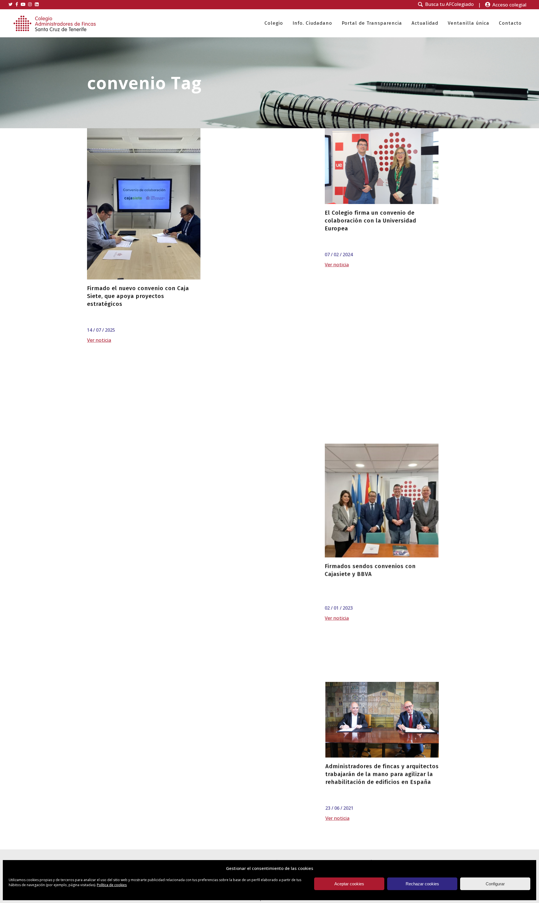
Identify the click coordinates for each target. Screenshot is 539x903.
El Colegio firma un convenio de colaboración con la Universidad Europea (252, 220)
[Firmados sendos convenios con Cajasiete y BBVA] (262, 347)
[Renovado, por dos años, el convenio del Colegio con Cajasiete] (262, 645)
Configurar (495, 883)
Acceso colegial (509, 4)
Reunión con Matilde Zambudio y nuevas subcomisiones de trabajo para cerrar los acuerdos (380, 701)
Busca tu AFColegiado (449, 4)
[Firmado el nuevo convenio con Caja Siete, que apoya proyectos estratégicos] (143, 203)
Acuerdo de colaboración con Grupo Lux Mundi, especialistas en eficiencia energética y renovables (382, 392)
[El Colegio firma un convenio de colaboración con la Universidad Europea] (262, 166)
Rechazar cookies (422, 883)
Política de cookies (112, 885)
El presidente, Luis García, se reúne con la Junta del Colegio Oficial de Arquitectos (381, 230)
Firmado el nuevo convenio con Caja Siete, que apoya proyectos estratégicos (138, 296)
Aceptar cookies (349, 883)
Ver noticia (99, 340)
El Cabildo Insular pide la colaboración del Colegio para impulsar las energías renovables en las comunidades (142, 709)
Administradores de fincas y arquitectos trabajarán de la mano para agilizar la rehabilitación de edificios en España (382, 546)
